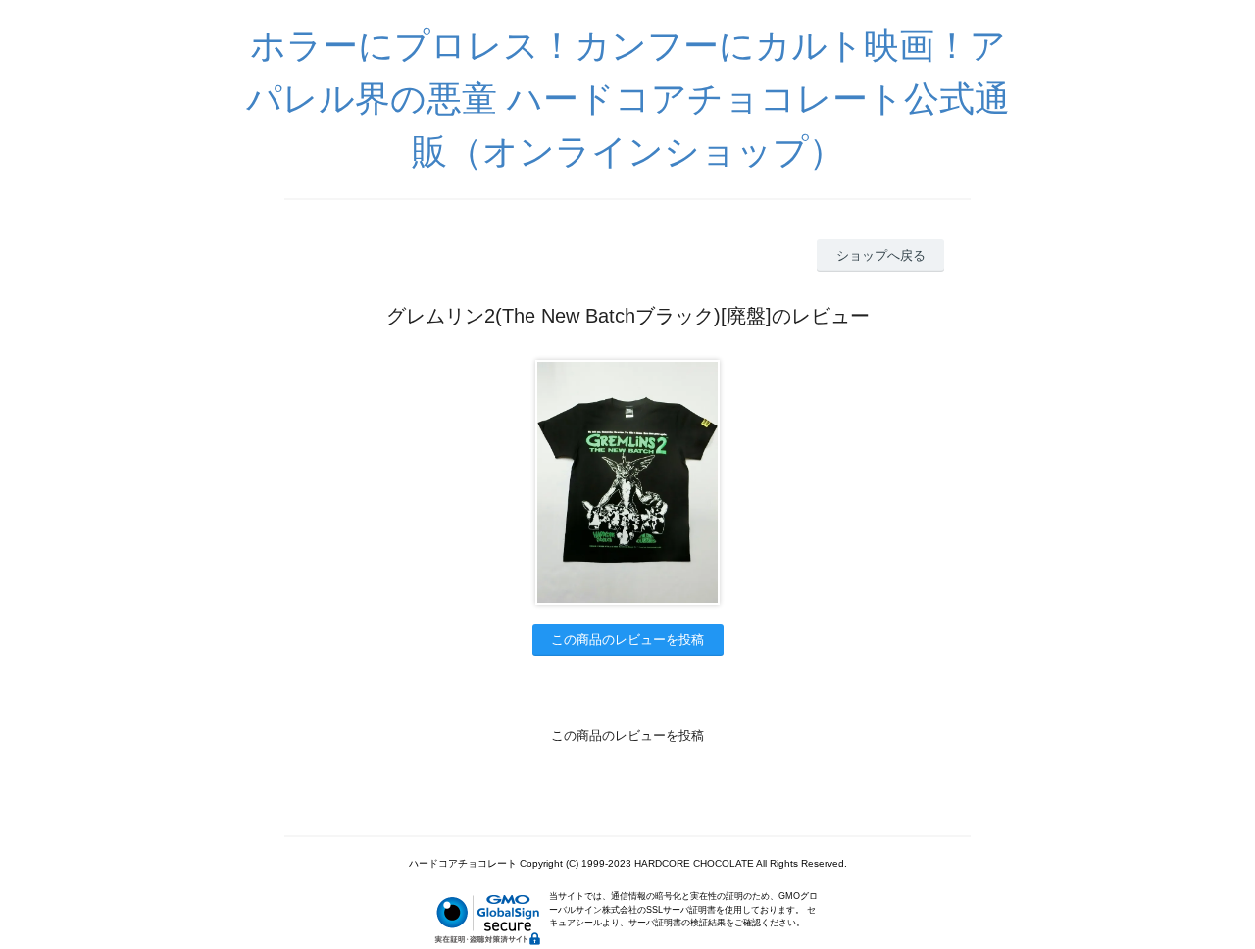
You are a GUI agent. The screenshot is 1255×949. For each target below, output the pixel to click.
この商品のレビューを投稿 (627, 639)
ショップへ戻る (881, 255)
